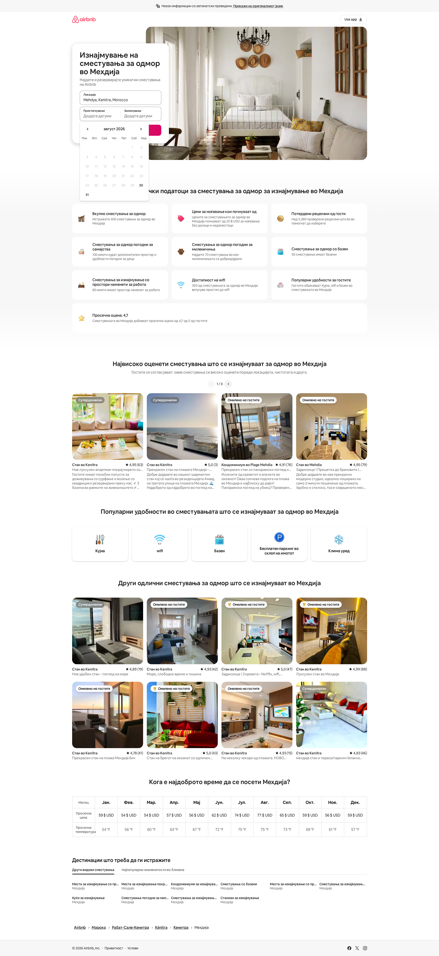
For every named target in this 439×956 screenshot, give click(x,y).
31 (87, 195)
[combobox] (120, 100)
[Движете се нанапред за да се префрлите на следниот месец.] (140, 129)
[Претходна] (211, 384)
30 (141, 185)
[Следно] (228, 384)
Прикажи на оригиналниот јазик (258, 6)
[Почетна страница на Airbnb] (84, 19)
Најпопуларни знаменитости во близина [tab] (153, 870)
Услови (132, 948)
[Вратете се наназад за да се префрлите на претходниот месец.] (87, 129)
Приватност (114, 948)
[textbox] (100, 116)
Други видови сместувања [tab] (93, 870)
